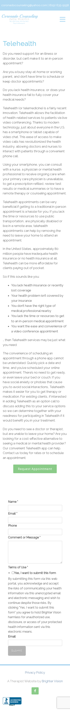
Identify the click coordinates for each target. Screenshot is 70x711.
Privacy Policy (35, 672)
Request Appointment (35, 469)
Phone (12, 525)
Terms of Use (18, 567)
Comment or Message (24, 537)
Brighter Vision (52, 681)
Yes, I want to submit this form (35, 573)
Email (12, 513)
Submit (16, 651)
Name (13, 501)
